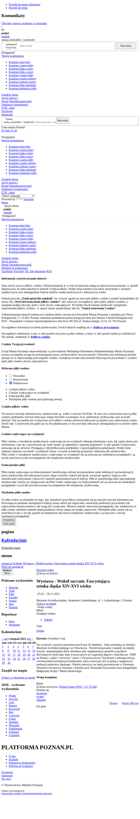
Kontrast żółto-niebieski (22, 85)
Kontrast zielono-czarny (22, 81)
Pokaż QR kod (130, 703)
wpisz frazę (14, 46)
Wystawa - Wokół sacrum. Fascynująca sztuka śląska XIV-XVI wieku (63, 563)
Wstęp (12, 695)
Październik (15, 728)
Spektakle (14, 624)
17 (14, 654)
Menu (4, 202)
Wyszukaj (125, 45)
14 (33, 650)
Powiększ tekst (45, 570)
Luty (11, 702)
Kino (12, 621)
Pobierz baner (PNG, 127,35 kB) (78, 686)
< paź (4, 638)
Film (11, 594)
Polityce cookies (40, 336)
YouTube (18, 271)
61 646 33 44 (9, 130)
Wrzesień (14, 725)
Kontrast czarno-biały (21, 65)
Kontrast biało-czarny (21, 68)
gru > (30, 638)
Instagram (7, 114)
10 (14, 650)
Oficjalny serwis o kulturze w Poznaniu (24, 23)
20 (28, 654)
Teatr (12, 590)
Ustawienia (8, 519)
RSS (49, 271)
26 (24, 658)
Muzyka (13, 587)
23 (8, 658)
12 (24, 650)
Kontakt (13, 759)
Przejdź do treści (18, 7)
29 (3, 662)
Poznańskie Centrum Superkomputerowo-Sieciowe (26, 793)
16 (8, 654)
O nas (12, 756)
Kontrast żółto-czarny (21, 72)
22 (3, 658)
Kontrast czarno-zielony (22, 78)
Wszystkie (19, 375)
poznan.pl (7, 563)
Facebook (7, 111)
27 (28, 658)
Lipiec (12, 718)
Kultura (17, 563)
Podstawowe (20, 383)
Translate (28, 199)
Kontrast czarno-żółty (21, 75)
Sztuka (13, 600)
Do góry (41, 706)
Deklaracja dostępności (22, 762)
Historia (13, 607)
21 (33, 654)
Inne (11, 604)
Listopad (14, 732)
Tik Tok (29, 271)
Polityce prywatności (106, 327)
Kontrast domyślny (20, 62)
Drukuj (114, 703)
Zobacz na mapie (46, 603)
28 (33, 658)
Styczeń (13, 699)
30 (8, 662)
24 (14, 658)
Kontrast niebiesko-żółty (23, 88)
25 (18, 658)
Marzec (13, 705)
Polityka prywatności (21, 766)
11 (18, 650)
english (5, 36)
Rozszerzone (20, 379)
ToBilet (48, 619)
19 (24, 654)
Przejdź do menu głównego (24, 4)
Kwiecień (14, 708)
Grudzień (14, 735)
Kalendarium (14, 540)
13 (28, 650)
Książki (13, 597)
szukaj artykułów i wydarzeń (18, 122)
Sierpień (13, 722)
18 (18, 654)
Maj (11, 712)
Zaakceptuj (9, 523)
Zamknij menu (9, 94)
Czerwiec (14, 715)
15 (3, 654)
